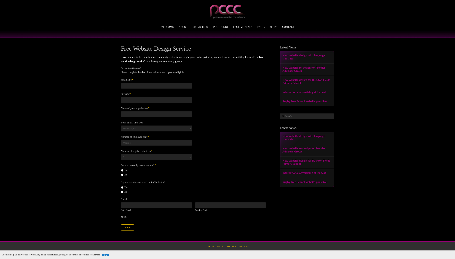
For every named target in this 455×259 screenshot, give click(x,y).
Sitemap (244, 247)
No (125, 174)
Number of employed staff (135, 137)
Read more (95, 255)
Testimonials (214, 247)
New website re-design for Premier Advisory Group (303, 69)
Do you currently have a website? (138, 165)
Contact (231, 247)
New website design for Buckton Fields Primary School (306, 82)
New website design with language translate (303, 57)
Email (125, 199)
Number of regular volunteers (136, 151)
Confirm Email (201, 210)
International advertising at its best (304, 92)
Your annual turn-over (133, 122)
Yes (126, 170)
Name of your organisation (135, 108)
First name (127, 79)
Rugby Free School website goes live (304, 101)
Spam (124, 216)
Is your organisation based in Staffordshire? (143, 182)
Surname (126, 94)
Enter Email (126, 210)
